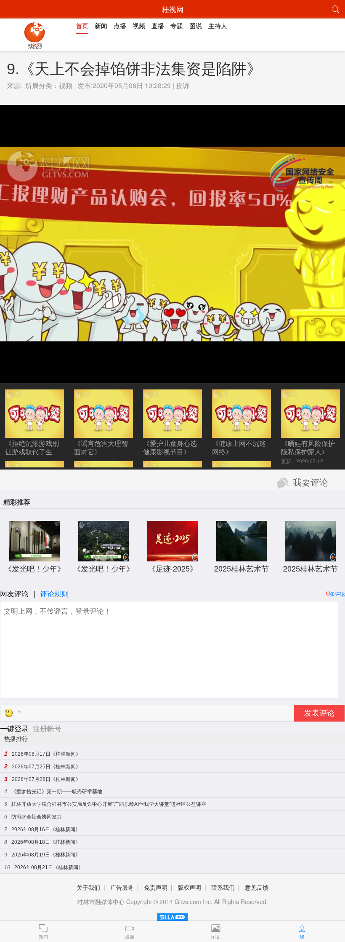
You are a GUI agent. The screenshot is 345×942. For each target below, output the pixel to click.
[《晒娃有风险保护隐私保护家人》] (310, 433)
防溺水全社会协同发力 (36, 817)
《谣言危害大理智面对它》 (101, 447)
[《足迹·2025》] (172, 557)
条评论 (337, 593)
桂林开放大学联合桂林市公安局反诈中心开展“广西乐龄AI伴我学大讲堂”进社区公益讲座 (108, 804)
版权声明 (189, 887)
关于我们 (88, 887)
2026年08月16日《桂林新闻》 (45, 829)
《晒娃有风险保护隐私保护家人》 (308, 447)
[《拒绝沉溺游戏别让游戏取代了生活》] (34, 433)
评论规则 (54, 593)
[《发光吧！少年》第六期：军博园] (34, 557)
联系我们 (223, 887)
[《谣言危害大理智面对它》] (103, 433)
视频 (65, 85)
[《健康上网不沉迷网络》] (241, 433)
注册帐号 (47, 728)
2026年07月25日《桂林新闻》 (46, 767)
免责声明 (155, 887)
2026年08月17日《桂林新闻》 (46, 754)
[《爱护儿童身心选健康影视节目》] (172, 433)
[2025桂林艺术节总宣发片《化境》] (241, 557)
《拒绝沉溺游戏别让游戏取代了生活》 (32, 451)
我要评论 (310, 482)
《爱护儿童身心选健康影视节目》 (170, 447)
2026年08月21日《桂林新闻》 (48, 867)
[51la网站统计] (172, 915)
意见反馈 (256, 887)
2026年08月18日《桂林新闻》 (45, 842)
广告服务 (122, 887)
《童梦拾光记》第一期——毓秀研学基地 (56, 791)
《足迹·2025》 (172, 568)
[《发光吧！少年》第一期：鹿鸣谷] (103, 557)
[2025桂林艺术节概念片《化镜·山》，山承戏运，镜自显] (310, 557)
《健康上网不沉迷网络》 (239, 447)
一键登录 (15, 728)
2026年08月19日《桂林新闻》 (45, 855)
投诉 (182, 85)
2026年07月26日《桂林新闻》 (46, 779)
